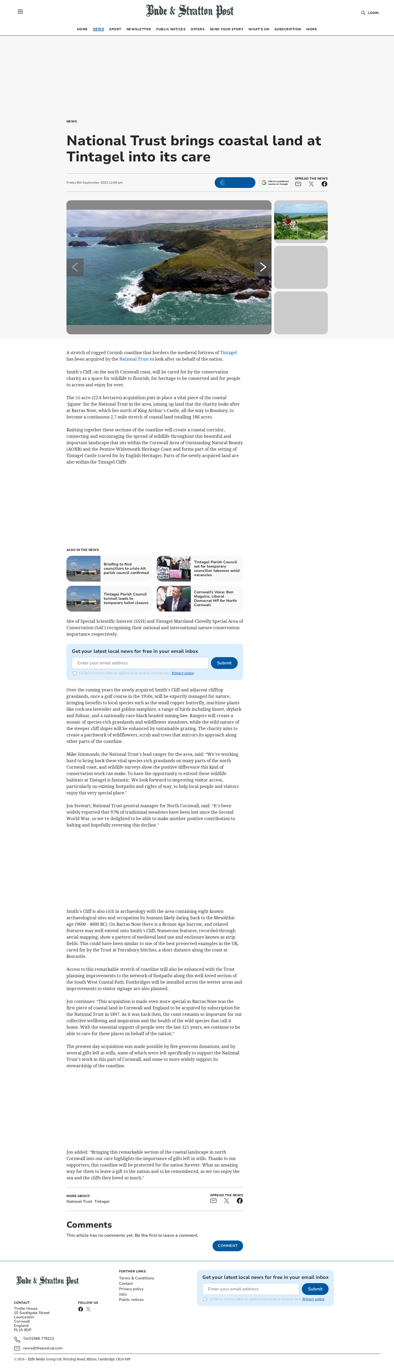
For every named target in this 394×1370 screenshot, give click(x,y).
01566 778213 (41, 1338)
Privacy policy (131, 1288)
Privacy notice (183, 673)
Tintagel (228, 352)
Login (373, 13)
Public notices (131, 1299)
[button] (20, 11)
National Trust (134, 359)
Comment (228, 1245)
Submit (224, 663)
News (71, 121)
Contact (126, 1283)
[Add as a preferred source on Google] (275, 182)
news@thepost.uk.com (43, 1348)
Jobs (123, 1294)
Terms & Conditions (136, 1278)
